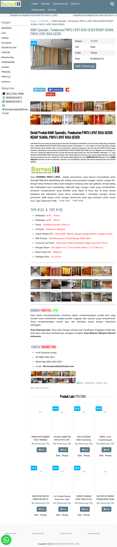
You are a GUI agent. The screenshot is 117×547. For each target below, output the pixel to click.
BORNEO (44, 310)
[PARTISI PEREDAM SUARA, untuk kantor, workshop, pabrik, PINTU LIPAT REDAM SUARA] (84, 422)
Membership (8, 57)
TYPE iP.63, (65, 200)
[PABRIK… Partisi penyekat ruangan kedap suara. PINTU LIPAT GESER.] (105, 422)
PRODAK (45, 4)
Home (33, 21)
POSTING (44, 21)
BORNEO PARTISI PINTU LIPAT (66, 544)
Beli (43, 449)
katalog (5, 38)
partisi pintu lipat (41, 388)
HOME (35, 4)
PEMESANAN (38, 10)
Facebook (57, 89)
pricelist (5, 67)
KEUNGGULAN (60, 4)
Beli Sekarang (85, 66)
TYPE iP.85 (77, 200)
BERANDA (7, 28)
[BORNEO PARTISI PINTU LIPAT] (11, 6)
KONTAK (52, 10)
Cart (4, 33)
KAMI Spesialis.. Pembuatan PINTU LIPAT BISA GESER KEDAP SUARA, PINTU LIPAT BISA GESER (72, 31)
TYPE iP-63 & (39, 209)
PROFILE (75, 4)
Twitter (40, 89)
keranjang (6, 42)
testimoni (6, 81)
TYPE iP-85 (56, 209)
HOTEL (83, 146)
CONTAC (44, 346)
